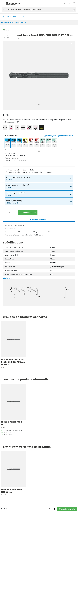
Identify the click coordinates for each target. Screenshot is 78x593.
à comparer (18, 38)
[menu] (3, 3)
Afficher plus (7, 278)
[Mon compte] (65, 3)
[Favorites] (69, 3)
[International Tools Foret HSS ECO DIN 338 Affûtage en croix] (13, 339)
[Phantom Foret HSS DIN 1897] (13, 402)
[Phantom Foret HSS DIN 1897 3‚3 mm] (13, 469)
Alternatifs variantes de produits (13, 23)
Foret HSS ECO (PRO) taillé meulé (13, 17)
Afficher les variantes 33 (39, 219)
